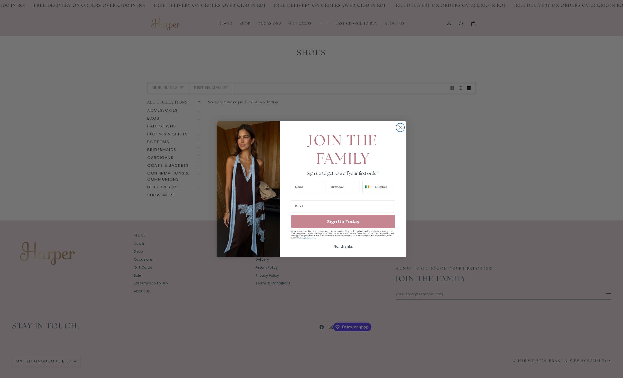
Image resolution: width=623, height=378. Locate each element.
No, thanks (343, 246)
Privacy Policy (304, 238)
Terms (314, 238)
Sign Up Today (343, 221)
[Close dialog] (400, 127)
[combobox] (368, 187)
